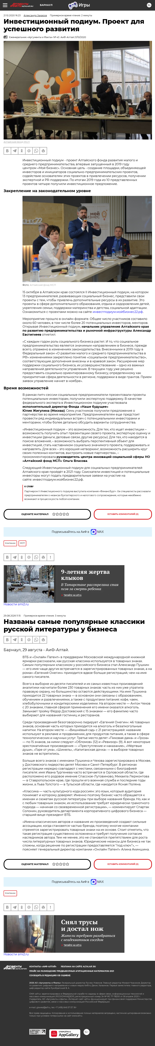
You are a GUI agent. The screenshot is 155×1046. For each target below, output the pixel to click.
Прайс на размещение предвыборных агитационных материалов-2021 (71, 971)
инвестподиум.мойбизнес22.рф (118, 312)
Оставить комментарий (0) (123, 514)
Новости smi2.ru (16, 604)
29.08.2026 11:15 (12, 615)
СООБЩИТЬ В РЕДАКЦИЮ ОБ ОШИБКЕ (50, 975)
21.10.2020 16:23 (12, 15)
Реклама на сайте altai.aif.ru (78, 966)
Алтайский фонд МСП (17, 141)
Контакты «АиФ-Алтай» (43, 966)
